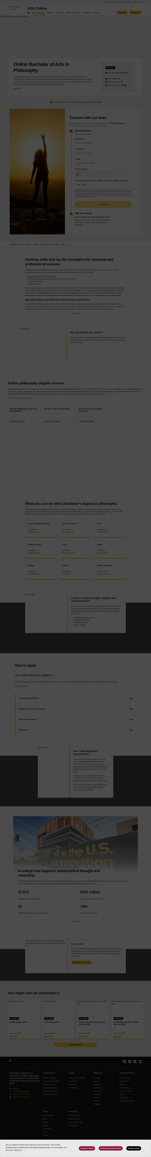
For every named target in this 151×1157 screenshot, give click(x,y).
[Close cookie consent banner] (146, 1143)
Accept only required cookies (110, 1148)
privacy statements (15, 1150)
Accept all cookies (86, 1148)
